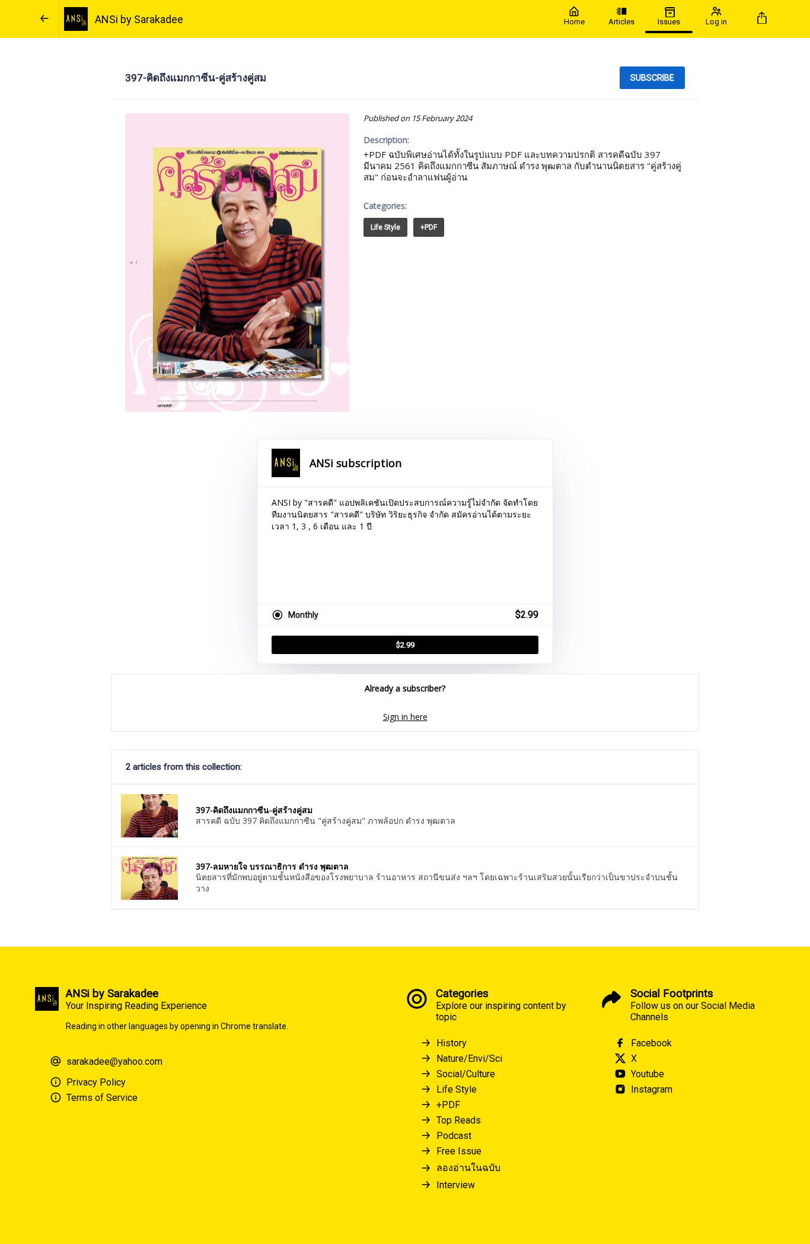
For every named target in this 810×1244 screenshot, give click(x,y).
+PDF (428, 227)
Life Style (385, 227)
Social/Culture (465, 1074)
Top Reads (458, 1120)
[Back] (44, 19)
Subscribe (652, 77)
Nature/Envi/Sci (469, 1058)
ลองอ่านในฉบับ (468, 1167)
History (451, 1043)
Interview (455, 1185)
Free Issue (458, 1151)
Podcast (453, 1135)
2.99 (405, 644)
